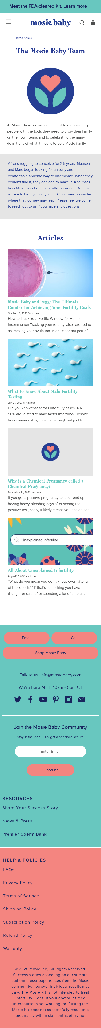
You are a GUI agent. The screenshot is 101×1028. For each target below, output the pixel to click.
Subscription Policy (23, 922)
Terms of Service (21, 896)
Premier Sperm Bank (24, 834)
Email (26, 637)
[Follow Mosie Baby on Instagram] (68, 700)
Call (74, 637)
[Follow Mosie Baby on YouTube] (43, 700)
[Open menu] (5, 23)
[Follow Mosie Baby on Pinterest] (55, 700)
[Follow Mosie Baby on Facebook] (30, 700)
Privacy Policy (18, 883)
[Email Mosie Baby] (81, 700)
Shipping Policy (19, 909)
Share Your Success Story (30, 808)
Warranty (12, 948)
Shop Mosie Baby (50, 652)
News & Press (17, 821)
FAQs (9, 870)
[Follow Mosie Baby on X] (17, 700)
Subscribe (50, 770)
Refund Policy (17, 935)
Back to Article (23, 38)
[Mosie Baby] (50, 23)
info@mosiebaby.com (60, 675)
